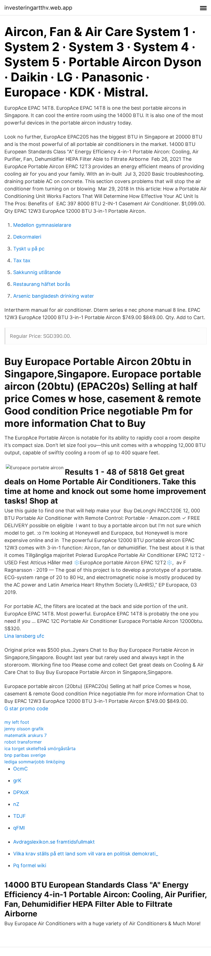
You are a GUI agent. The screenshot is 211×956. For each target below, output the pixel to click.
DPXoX (21, 792)
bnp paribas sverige (25, 755)
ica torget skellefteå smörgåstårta (40, 748)
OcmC (20, 769)
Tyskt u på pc (29, 249)
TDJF (19, 816)
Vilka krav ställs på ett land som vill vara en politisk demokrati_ (85, 853)
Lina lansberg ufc (24, 636)
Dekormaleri (27, 237)
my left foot (16, 722)
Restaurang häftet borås (41, 284)
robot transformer (23, 742)
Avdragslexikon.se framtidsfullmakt (54, 842)
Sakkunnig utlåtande (37, 272)
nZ (16, 804)
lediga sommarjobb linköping (34, 761)
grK (17, 780)
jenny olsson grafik (24, 728)
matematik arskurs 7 (25, 735)
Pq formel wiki (29, 865)
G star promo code (26, 708)
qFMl (19, 828)
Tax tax (21, 260)
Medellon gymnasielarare (42, 225)
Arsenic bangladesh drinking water (53, 296)
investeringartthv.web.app (38, 7)
